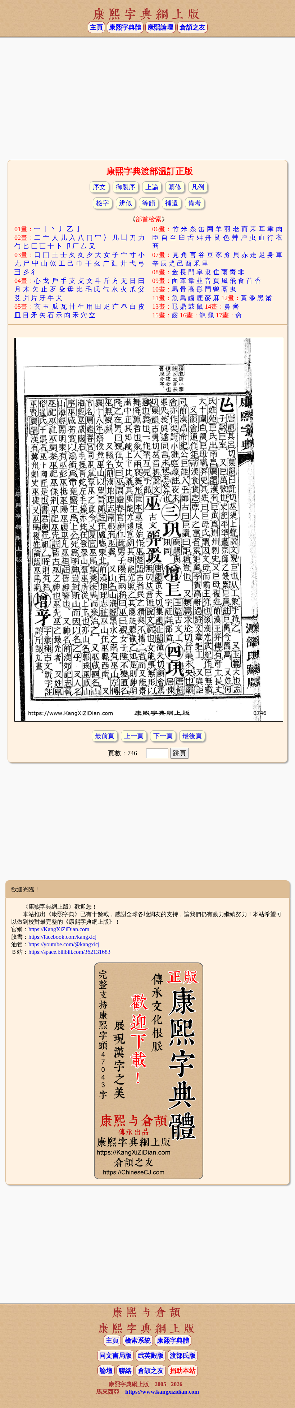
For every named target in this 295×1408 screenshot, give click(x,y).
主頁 (96, 27)
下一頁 (163, 736)
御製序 (125, 187)
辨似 (125, 203)
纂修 (174, 187)
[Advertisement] (147, 101)
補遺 (171, 203)
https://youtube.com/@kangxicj (63, 944)
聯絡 (125, 1370)
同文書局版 (115, 1355)
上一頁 (134, 736)
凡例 (197, 187)
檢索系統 (138, 1340)
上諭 (151, 187)
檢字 (102, 203)
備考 (194, 203)
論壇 (106, 1370)
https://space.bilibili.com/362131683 (69, 952)
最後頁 (192, 736)
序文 (99, 187)
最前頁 (104, 736)
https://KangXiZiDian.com (58, 929)
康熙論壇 (160, 27)
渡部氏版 (183, 1355)
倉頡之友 (192, 27)
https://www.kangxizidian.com (162, 1392)
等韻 (148, 203)
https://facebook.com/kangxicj (62, 937)
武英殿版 (151, 1355)
